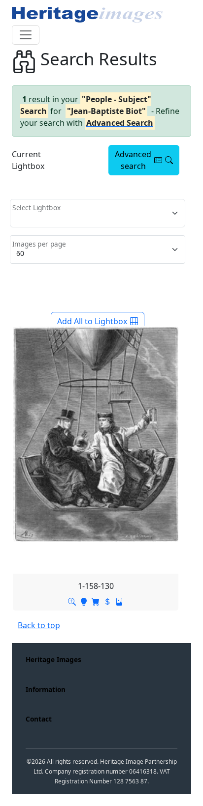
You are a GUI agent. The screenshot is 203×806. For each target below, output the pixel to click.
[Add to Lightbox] (84, 601)
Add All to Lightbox (92, 321)
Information (46, 689)
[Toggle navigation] (25, 35)
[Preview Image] (72, 601)
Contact (39, 718)
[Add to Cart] (96, 601)
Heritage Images (53, 659)
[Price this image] (107, 601)
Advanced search (133, 160)
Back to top (39, 625)
